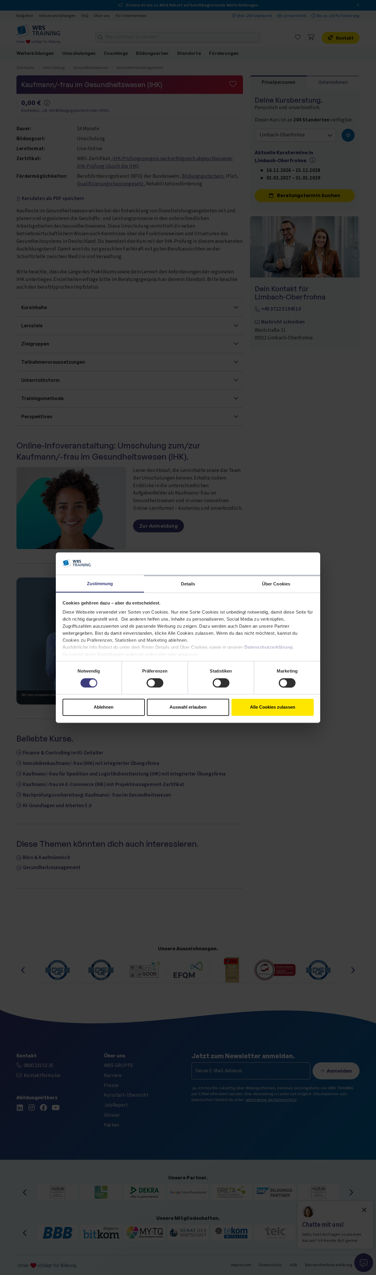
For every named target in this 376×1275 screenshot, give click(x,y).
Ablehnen (103, 707)
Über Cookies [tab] (276, 584)
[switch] (155, 683)
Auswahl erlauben (188, 707)
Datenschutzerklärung (268, 647)
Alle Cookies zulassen (272, 707)
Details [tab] (188, 584)
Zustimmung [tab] (100, 583)
